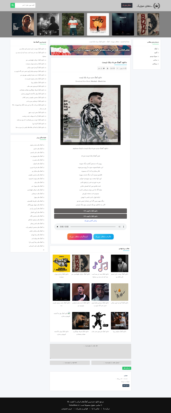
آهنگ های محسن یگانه (36, 216)
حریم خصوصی (66, 409)
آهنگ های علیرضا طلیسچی (35, 201)
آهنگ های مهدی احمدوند (36, 178)
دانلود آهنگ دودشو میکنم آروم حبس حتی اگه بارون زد (29, 71)
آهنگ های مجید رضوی (36, 145)
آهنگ (155, 49)
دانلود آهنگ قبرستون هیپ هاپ (35, 86)
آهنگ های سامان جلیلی (36, 231)
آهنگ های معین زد (37, 160)
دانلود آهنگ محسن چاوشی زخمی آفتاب (33, 97)
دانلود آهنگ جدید (96, 77)
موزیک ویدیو (153, 56)
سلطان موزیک (126, 5)
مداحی (155, 60)
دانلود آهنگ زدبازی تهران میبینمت (35, 63)
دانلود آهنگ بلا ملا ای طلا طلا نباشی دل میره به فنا (30, 127)
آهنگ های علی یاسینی (36, 152)
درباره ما (106, 409)
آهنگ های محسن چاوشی (35, 175)
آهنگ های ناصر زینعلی (36, 223)
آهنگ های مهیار (38, 197)
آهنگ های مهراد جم (37, 186)
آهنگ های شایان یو (37, 171)
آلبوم (155, 52)
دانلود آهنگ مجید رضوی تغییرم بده (34, 78)
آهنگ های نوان (38, 182)
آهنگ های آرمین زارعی (36, 208)
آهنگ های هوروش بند (37, 156)
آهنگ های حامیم (38, 148)
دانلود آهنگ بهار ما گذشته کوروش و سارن (32, 93)
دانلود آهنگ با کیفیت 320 (90, 216)
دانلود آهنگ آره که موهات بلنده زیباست (33, 116)
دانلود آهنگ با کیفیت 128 (90, 211)
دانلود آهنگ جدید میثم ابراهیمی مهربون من (32, 75)
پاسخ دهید (126, 385)
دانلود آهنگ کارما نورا (38, 123)
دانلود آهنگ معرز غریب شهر (36, 112)
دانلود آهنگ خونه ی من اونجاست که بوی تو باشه (30, 120)
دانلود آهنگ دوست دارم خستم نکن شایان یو (32, 49)
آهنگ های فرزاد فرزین (36, 167)
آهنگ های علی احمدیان (36, 246)
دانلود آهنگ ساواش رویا (37, 82)
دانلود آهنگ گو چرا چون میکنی (35, 67)
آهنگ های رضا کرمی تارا (36, 242)
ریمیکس (154, 63)
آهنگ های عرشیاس (37, 193)
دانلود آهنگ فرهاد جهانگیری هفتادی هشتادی (32, 90)
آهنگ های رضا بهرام (37, 234)
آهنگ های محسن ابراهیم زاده (34, 227)
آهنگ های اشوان (38, 163)
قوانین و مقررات (81, 409)
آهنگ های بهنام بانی (37, 238)
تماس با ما (95, 409)
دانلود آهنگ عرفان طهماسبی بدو (35, 60)
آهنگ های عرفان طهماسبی (35, 190)
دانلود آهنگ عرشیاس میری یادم (35, 101)
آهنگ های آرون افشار (37, 212)
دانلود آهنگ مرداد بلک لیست (114, 62)
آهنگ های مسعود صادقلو (35, 219)
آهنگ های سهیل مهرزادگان (35, 205)
